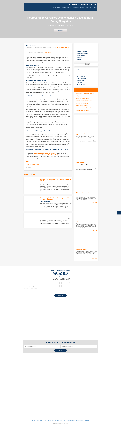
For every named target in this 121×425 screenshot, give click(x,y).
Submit (60, 350)
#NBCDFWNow (65, 47)
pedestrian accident (79, 101)
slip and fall (86, 105)
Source (27, 161)
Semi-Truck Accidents (82, 51)
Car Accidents (80, 46)
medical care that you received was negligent (44, 153)
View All (79, 59)
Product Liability (81, 55)
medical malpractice (85, 98)
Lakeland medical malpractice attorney (56, 154)
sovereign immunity (79, 107)
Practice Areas (65, 7)
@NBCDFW (59, 47)
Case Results (80, 73)
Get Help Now (60, 295)
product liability (85, 103)
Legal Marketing (79, 420)
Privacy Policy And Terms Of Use (55, 420)
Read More (94, 202)
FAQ (71, 7)
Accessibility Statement (69, 420)
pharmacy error (79, 103)
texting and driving (87, 107)
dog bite (77, 95)
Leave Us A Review (81, 84)
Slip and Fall (80, 57)
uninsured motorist (79, 110)
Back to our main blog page (32, 164)
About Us (59, 7)
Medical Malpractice (82, 48)
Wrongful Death (81, 49)
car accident (92, 93)
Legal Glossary (81, 76)
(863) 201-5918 (82, 4)
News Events (80, 82)
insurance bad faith (87, 96)
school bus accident (79, 105)
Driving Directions (81, 78)
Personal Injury (81, 44)
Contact (94, 7)
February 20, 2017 (48, 52)
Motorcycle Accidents (82, 53)
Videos (86, 7)
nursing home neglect (88, 100)
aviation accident (79, 93)
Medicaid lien (78, 98)
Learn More (60, 30)
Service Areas (80, 80)
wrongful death (86, 110)
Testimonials (75, 7)
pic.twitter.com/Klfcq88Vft (33, 49)
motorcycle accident (80, 100)
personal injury (87, 101)
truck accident (87, 108)
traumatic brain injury (80, 108)
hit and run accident (79, 96)
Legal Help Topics (81, 74)
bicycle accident (86, 93)
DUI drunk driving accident (84, 95)
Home (54, 7)
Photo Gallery (40, 420)
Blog (90, 7)
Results (82, 7)
